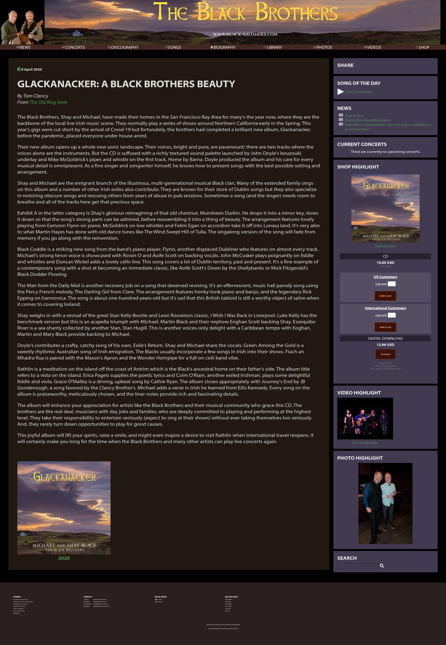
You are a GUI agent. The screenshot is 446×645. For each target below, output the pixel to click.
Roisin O (227, 611)
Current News (16, 599)
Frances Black (228, 604)
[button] (340, 91)
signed (380, 284)
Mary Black (228, 601)
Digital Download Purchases (368, 120)
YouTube (159, 599)
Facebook (159, 601)
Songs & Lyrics (24, 604)
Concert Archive (29, 601)
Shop (23, 611)
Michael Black (228, 599)
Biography (20, 608)
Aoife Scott (228, 608)
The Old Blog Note (48, 102)
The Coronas (228, 606)
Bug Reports (16, 613)
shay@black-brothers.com (100, 601)
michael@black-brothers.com (100, 604)
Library (15, 608)
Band (23, 606)
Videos (19, 611)
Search (347, 558)
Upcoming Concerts (18, 601)
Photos (15, 611)
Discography (16, 604)
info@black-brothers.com (99, 599)
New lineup (354, 115)
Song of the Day (17, 606)
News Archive (24, 599)
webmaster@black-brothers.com (101, 606)
